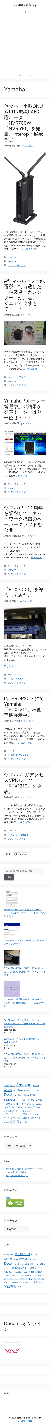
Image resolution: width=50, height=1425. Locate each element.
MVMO (39, 1100)
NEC (13, 1104)
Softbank (39, 1104)
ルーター (12, 751)
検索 (9, 877)
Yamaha (12, 261)
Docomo (10, 1094)
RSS (8, 1197)
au (14, 1090)
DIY (33, 1090)
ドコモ (19, 1114)
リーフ (6, 1118)
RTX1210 (12, 755)
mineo (30, 1099)
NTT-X (20, 1103)
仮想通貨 (25, 1118)
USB (30, 1107)
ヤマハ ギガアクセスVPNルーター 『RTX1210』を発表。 (24, 783)
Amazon (23, 1085)
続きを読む (32, 249)
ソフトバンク (10, 1114)
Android (36, 1086)
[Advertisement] (25, 43)
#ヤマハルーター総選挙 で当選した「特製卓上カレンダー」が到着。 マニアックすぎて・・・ (24, 295)
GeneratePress (25, 1421)
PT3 (33, 1104)
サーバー (12, 674)
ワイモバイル (16, 1118)
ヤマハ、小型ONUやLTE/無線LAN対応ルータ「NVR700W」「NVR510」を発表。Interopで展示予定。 (23, 122)
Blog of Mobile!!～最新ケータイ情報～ (26, 1168)
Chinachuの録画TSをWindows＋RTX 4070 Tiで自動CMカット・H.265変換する (24, 1002)
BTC (28, 1090)
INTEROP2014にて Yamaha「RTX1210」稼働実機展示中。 (26, 707)
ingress (10, 1099)
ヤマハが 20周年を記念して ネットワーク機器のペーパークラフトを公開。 (23, 519)
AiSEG (12, 1086)
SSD (13, 1107)
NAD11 (7, 1104)
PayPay (28, 1104)
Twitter (19, 1107)
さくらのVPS (9, 1111)
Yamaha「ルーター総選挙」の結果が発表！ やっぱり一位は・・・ (24, 409)
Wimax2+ (38, 1107)
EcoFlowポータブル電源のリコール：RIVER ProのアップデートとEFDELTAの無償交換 (24, 913)
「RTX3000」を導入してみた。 (23, 592)
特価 (37, 1117)
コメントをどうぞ (17, 265)
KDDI (23, 1100)
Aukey (21, 1090)
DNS (37, 1090)
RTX (10, 678)
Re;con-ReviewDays (17, 1175)
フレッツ (27, 1114)
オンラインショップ (24, 1111)
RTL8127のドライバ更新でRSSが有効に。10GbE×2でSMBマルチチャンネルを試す (25, 971)
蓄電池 (6, 1122)
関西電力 (16, 1122)
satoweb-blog (25, 5)
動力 (32, 1118)
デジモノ (12, 257)
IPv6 (19, 1100)
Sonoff (7, 1107)
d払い (20, 1095)
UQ (26, 1107)
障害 (26, 1122)
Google (26, 1095)
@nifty (6, 1086)
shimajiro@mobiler (16, 1172)
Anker (8, 1090)
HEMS (32, 1095)
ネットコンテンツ (17, 377)
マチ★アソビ (38, 1114)
